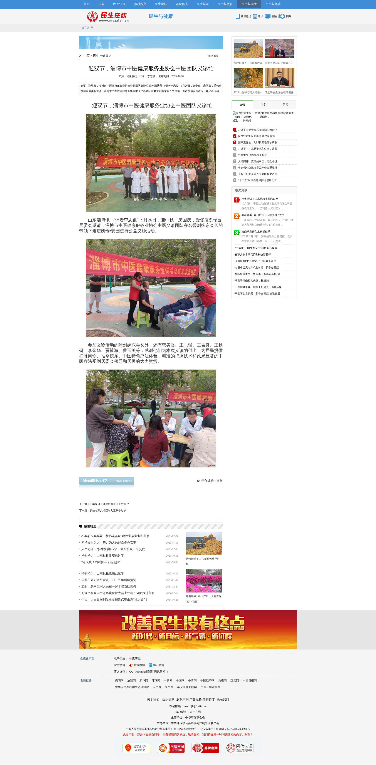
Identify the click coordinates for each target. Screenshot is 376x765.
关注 (264, 104)
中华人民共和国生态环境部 (132, 687)
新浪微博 (246, 16)
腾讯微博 (158, 665)
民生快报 (119, 4)
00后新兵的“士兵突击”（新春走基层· (256, 261)
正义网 (234, 680)
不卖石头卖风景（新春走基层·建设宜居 (257, 293)
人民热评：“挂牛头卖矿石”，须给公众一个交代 (113, 549)
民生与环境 (273, 4)
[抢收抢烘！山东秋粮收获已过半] (204, 543)
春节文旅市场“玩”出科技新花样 (253, 254)
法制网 (131, 680)
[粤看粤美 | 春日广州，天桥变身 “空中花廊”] (204, 581)
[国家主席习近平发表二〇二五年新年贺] (278, 48)
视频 (274, 16)
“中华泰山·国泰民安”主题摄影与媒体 (256, 247)
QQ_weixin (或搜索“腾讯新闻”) (148, 671)
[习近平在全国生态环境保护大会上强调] (278, 77)
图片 (288, 16)
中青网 (192, 680)
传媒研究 (135, 658)
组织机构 (168, 699)
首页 (87, 4)
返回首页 (213, 55)
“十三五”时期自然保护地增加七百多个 (257, 181)
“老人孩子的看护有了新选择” (101, 562)
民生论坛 (161, 4)
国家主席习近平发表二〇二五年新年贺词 (108, 580)
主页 (87, 55)
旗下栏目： (89, 28)
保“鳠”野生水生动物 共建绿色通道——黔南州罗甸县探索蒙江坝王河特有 (257, 137)
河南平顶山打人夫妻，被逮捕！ (253, 280)
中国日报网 (250, 680)
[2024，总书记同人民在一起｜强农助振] (247, 77)
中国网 (180, 680)
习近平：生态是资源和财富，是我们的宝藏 (257, 149)
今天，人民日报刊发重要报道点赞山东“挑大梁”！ (114, 599)
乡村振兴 (140, 4)
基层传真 (182, 4)
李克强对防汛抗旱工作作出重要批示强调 (257, 168)
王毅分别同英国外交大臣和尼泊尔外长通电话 (257, 174)
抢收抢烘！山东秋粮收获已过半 (102, 555)
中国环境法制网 (210, 687)
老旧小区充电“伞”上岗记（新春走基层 (257, 267)
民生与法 (203, 4)
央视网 (222, 680)
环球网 (156, 680)
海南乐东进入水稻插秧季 (256, 231)
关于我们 (153, 699)
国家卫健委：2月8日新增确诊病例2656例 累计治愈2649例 (257, 143)
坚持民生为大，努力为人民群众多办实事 (108, 542)
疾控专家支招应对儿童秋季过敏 (108, 510)
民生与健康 (249, 4)
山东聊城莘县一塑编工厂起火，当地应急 (258, 287)
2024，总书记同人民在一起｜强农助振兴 (108, 586)
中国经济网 (207, 680)
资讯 (242, 104)
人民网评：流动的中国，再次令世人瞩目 (257, 162)
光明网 (119, 680)
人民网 (157, 687)
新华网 (143, 680)
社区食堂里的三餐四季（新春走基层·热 (257, 274)
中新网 (168, 680)
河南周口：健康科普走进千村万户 (109, 504)
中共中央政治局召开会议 (252, 155)
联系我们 (223, 699)
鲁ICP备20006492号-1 (186, 728)
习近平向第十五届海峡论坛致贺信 (257, 129)
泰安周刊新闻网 (187, 687)
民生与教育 (225, 4)
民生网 (169, 687)
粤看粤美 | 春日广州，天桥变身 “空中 (263, 215)
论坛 (260, 16)
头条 (101, 4)
